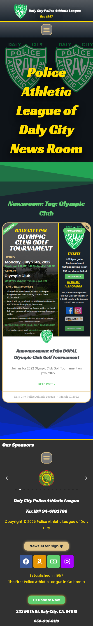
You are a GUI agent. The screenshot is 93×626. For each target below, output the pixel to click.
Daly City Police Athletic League (55, 10)
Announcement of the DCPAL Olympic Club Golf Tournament (46, 354)
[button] (46, 29)
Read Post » (46, 384)
